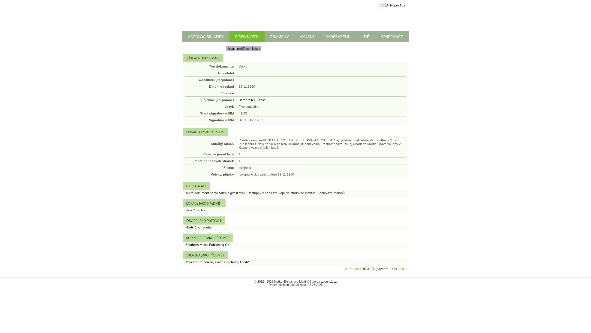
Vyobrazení (337, 36)
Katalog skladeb (206, 36)
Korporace (391, 36)
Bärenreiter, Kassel (252, 100)
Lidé (365, 36)
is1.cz (333, 281)
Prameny (279, 36)
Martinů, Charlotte (198, 227)
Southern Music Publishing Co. (207, 245)
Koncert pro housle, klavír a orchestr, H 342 (217, 262)
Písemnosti (247, 36)
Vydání (307, 36)
